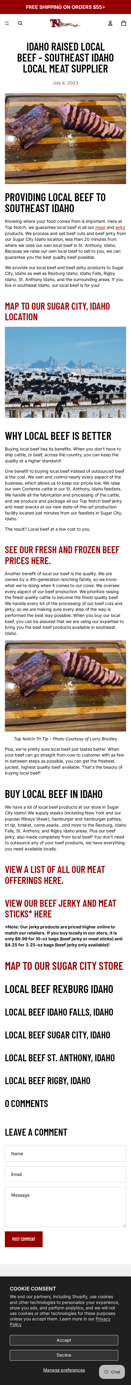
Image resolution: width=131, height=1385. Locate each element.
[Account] (110, 23)
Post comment (23, 1239)
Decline (64, 1355)
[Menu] (7, 23)
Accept (64, 1340)
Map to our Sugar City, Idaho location (57, 311)
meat (100, 227)
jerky (120, 227)
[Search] (20, 23)
